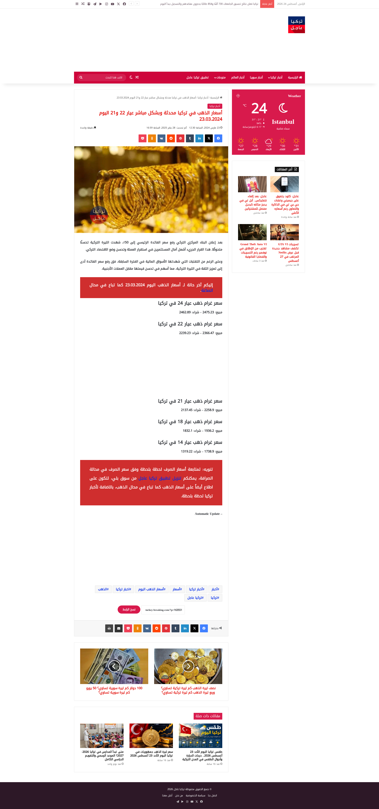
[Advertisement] (150, 40)
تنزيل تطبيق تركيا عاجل (160, 478)
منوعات (221, 77)
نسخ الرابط (129, 609)
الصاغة (207, 290)
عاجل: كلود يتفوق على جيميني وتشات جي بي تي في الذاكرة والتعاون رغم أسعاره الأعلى (285, 205)
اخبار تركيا (122, 589)
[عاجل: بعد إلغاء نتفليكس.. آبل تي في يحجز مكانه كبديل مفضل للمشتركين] (252, 184)
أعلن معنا (167, 795)
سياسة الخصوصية (195, 795)
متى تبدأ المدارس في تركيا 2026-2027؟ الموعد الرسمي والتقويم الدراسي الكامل (103, 755)
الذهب (102, 589)
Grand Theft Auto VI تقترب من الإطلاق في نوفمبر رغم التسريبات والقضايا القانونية (253, 250)
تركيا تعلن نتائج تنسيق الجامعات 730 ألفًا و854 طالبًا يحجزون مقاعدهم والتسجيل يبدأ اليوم (209, 3)
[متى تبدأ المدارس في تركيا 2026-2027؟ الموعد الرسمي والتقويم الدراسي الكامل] (102, 736)
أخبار (215, 589)
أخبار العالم (237, 77)
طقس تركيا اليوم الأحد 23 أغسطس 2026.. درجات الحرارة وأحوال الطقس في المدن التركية (202, 755)
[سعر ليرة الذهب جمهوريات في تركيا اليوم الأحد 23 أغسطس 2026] (151, 736)
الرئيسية (293, 77)
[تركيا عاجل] (296, 24)
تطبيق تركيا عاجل (198, 77)
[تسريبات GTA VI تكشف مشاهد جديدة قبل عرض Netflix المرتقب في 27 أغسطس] (284, 232)
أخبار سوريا (256, 77)
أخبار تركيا (276, 77)
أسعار (176, 589)
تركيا (214, 598)
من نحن (179, 795)
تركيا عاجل (195, 598)
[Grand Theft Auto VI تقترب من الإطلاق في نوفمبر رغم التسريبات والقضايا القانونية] (252, 232)
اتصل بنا (212, 795)
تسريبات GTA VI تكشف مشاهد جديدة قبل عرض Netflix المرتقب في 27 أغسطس (285, 253)
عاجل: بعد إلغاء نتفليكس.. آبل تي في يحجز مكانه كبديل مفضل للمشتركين (253, 202)
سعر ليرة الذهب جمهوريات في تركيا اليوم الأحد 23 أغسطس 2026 (151, 753)
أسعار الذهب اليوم (151, 589)
